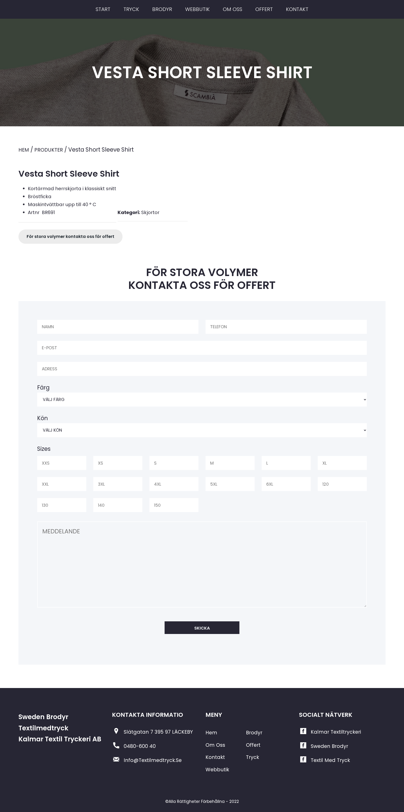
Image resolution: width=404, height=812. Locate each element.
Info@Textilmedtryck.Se (153, 760)
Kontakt (215, 757)
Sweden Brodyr (329, 746)
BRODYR (162, 9)
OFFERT (264, 9)
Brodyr (254, 732)
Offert (253, 745)
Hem (23, 149)
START (103, 9)
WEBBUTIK (197, 9)
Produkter (48, 149)
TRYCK (131, 9)
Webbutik (217, 769)
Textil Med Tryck (330, 760)
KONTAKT (297, 9)
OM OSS (232, 9)
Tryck (252, 757)
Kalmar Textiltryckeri (336, 731)
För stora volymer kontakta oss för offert (70, 236)
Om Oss (215, 745)
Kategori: (129, 212)
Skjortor (150, 212)
